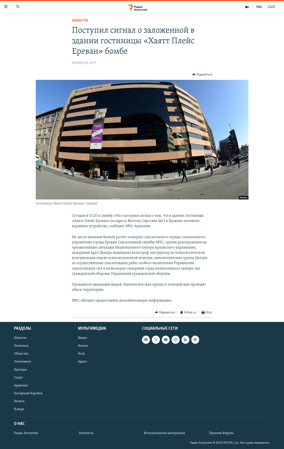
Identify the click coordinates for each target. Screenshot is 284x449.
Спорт (18, 377)
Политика (21, 346)
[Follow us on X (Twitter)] (156, 340)
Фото (81, 354)
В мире (19, 409)
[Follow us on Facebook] (146, 340)
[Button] (202, 74)
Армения (21, 385)
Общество (21, 354)
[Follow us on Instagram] (175, 340)
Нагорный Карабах (28, 393)
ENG (259, 7)
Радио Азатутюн (26, 433)
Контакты (86, 433)
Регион (19, 401)
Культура (20, 369)
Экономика (22, 362)
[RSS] (185, 340)
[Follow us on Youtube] (166, 340)
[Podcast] (195, 340)
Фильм (83, 346)
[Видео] (247, 7)
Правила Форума (221, 433)
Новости (80, 21)
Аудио (82, 362)
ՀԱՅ (271, 7)
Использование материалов (164, 433)
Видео (82, 338)
